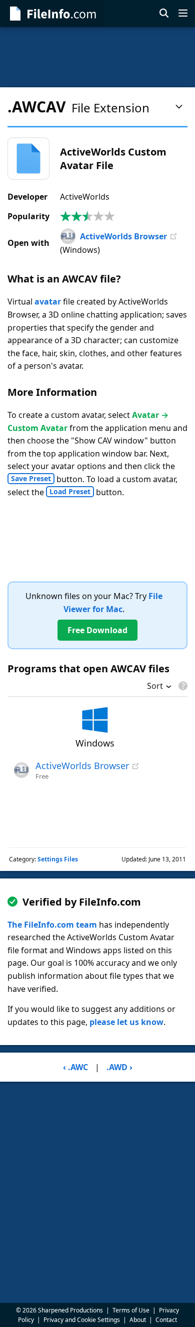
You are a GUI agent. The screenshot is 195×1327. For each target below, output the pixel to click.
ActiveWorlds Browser (123, 236)
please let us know (127, 1021)
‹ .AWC (75, 1067)
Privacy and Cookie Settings (82, 1319)
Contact (166, 1319)
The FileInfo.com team (52, 924)
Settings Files (58, 859)
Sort (155, 686)
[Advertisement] (97, 57)
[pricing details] (182, 685)
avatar (47, 301)
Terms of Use (131, 1310)
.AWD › (119, 1067)
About (138, 1319)
